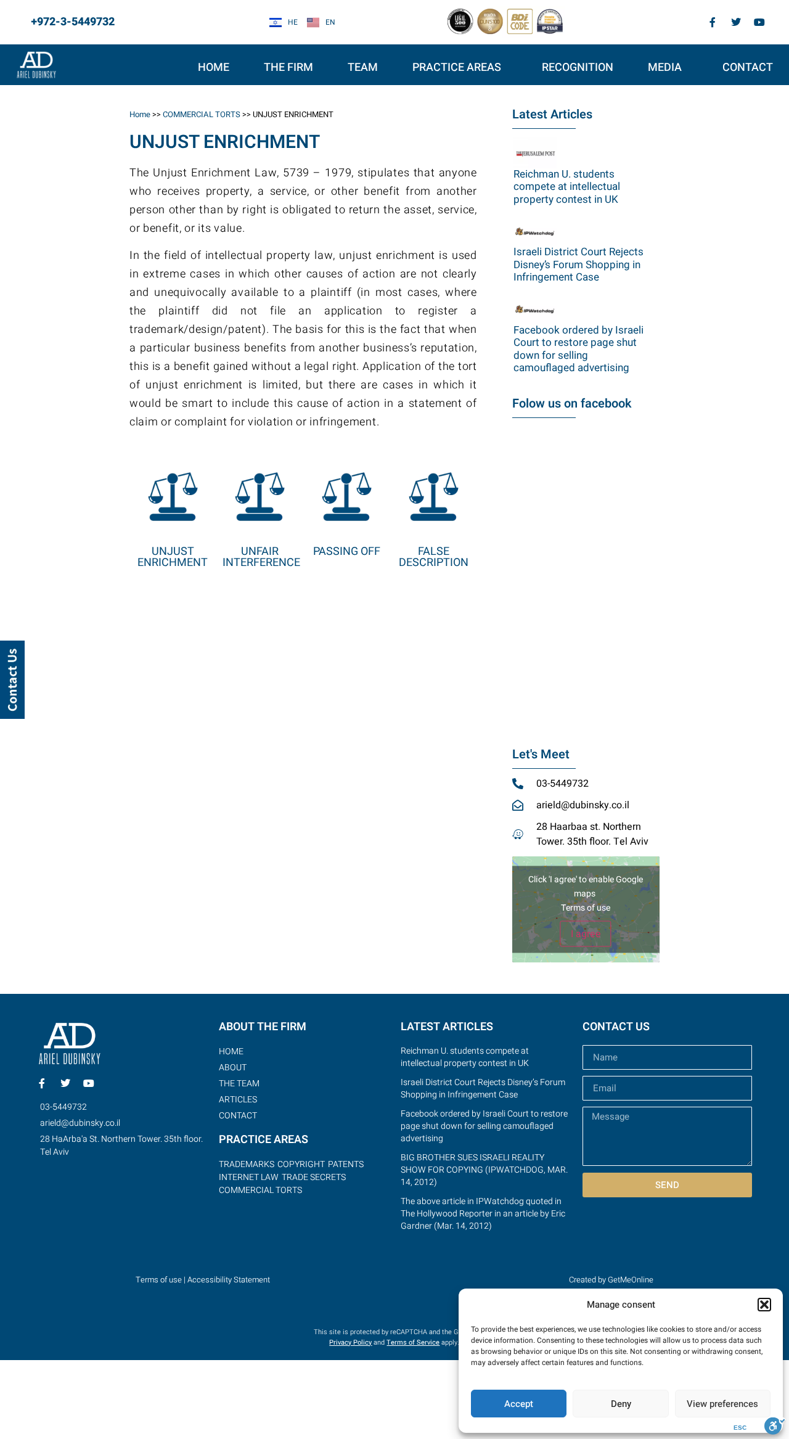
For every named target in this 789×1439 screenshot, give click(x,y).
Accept (518, 1404)
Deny (621, 1404)
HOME (213, 67)
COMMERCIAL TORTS (201, 114)
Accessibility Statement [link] (228, 1279)
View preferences (722, 1404)
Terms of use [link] (159, 1279)
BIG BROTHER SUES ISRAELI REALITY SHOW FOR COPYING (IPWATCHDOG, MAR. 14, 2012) (484, 1170)
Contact (747, 67)
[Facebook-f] (712, 22)
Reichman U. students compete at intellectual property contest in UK (566, 186)
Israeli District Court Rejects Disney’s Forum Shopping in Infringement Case (578, 264)
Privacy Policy (350, 1342)
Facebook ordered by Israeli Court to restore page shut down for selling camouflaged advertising (578, 348)
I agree (586, 934)
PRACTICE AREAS (456, 67)
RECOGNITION (577, 67)
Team (363, 67)
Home (139, 114)
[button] (764, 1304)
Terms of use (585, 907)
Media (665, 67)
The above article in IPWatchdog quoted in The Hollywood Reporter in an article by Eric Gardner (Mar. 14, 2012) (483, 1213)
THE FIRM (288, 67)
